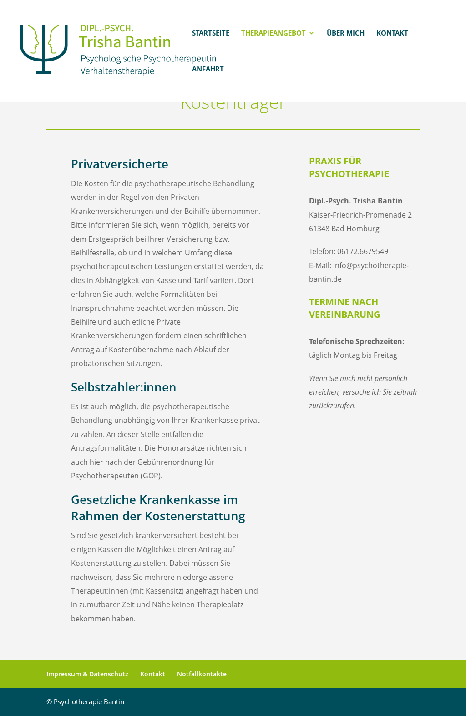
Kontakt (392, 33)
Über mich (346, 33)
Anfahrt (208, 69)
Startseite (210, 33)
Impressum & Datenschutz (87, 674)
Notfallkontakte (202, 674)
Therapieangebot (273, 33)
